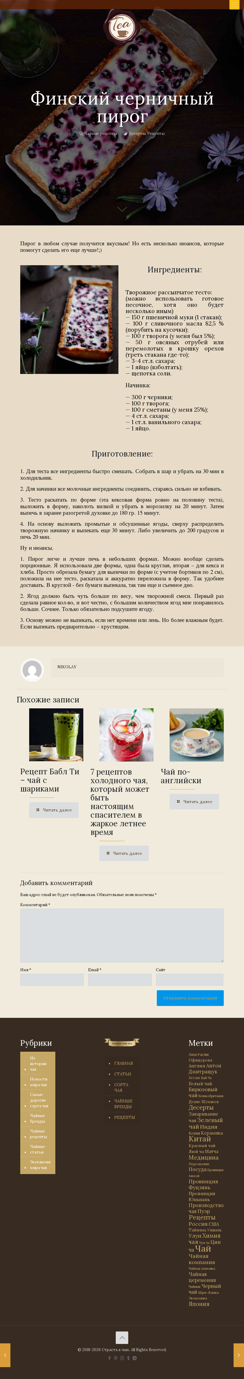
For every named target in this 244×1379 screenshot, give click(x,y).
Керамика (212, 1133)
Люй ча (196, 1151)
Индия (209, 1126)
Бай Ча (206, 1078)
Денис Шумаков (204, 1101)
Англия (197, 1066)
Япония (199, 1303)
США (214, 1224)
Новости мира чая (38, 1082)
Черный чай (205, 1289)
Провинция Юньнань (202, 1196)
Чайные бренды (37, 1118)
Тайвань (198, 1230)
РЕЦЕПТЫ (124, 1117)
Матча (211, 1151)
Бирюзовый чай (203, 1092)
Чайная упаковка (202, 1268)
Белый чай (200, 1083)
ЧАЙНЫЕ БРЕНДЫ (123, 1104)
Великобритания (210, 1096)
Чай (203, 1248)
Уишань (214, 1230)
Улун (195, 1235)
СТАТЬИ (122, 1074)
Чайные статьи (37, 1149)
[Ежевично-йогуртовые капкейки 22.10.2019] (5, 1355)
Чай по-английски (181, 776)
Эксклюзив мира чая (40, 1165)
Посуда (198, 1169)
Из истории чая (38, 1064)
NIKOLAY (66, 666)
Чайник (195, 1286)
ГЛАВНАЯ (123, 1063)
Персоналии (199, 1164)
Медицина (204, 1157)
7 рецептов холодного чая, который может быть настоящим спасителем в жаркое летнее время (119, 802)
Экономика (198, 1298)
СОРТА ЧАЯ (121, 1087)
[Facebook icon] (109, 1358)
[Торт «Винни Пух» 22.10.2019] (239, 1355)
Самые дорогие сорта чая (39, 1100)
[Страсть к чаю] (122, 27)
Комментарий (35, 904)
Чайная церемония (202, 1277)
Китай (200, 1138)
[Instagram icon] (122, 1358)
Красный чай (202, 1145)
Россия (198, 1223)
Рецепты (156, 133)
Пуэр (204, 1211)
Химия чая (204, 1238)
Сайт (160, 969)
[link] (69, 319)
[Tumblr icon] (128, 1358)
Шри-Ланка (208, 1292)
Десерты (137, 133)
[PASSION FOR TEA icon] (134, 1358)
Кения (194, 1133)
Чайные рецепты (100, 133)
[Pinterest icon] (116, 1358)
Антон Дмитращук (205, 1068)
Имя (25, 969)
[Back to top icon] (122, 1337)
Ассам (194, 1077)
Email (94, 969)
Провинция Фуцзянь (203, 1184)
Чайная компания (202, 1259)
